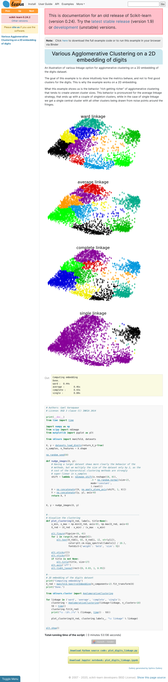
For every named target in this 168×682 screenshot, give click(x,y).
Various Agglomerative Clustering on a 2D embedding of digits (18, 40)
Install (32, 4)
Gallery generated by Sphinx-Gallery (145, 668)
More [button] (79, 4)
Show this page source (151, 677)
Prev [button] (7, 11)
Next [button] (31, 11)
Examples (68, 4)
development (66, 27)
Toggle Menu (10, 679)
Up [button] (19, 11)
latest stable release (110, 21)
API (57, 4)
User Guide (45, 4)
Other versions (20, 20)
